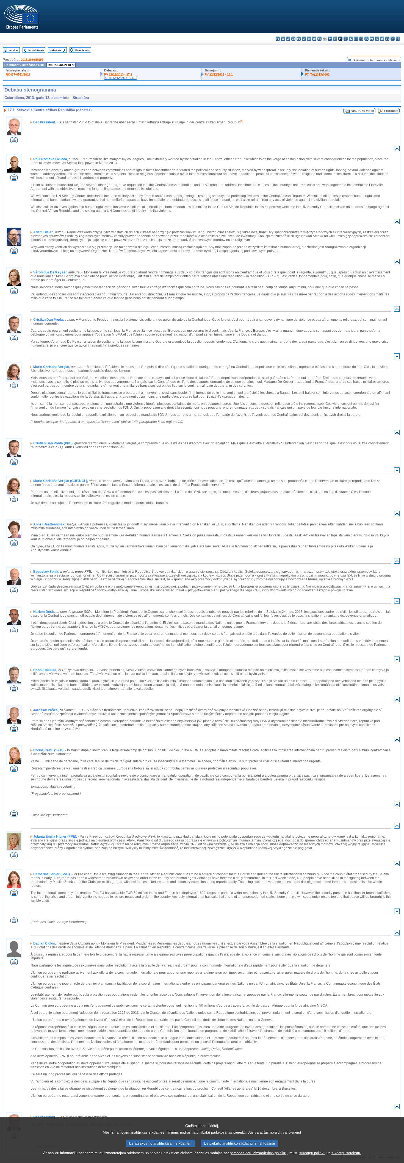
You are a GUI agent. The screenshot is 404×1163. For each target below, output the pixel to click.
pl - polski (366, 39)
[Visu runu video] (14, 141)
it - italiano (335, 39)
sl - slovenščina (387, 39)
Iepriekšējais (36, 50)
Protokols (391, 110)
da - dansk (293, 39)
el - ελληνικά (309, 39)
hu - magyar (351, 39)
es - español (283, 39)
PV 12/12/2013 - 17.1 (118, 74)
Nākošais (55, 50)
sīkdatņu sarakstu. (346, 1153)
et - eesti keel (304, 39)
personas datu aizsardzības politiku (258, 1153)
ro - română (377, 39)
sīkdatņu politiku (312, 1153)
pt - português (372, 39)
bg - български (278, 39)
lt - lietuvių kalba (346, 39)
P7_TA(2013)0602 (317, 74)
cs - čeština (288, 39)
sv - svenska (398, 39)
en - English (314, 39)
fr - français (319, 39)
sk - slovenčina (382, 39)
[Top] (397, 149)
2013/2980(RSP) (32, 59)
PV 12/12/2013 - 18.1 (219, 74)
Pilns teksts (82, 50)
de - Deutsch (299, 39)
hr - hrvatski (330, 39)
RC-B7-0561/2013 (18, 74)
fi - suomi (393, 39)
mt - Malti (356, 39)
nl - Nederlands (361, 39)
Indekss (13, 50)
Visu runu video (362, 110)
